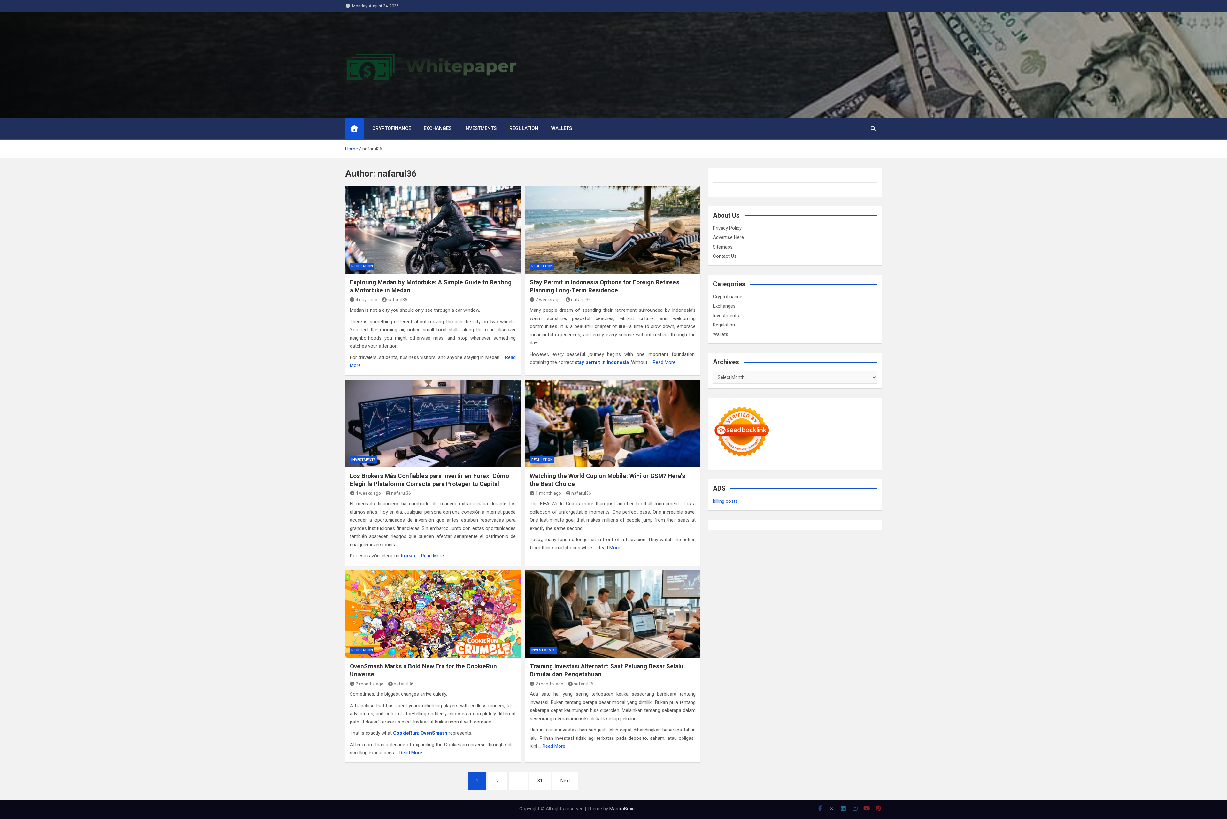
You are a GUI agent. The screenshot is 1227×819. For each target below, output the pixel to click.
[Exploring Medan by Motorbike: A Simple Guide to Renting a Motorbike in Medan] (433, 229)
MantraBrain (622, 809)
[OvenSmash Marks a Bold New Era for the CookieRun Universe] (433, 614)
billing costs (725, 501)
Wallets (561, 128)
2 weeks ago (548, 299)
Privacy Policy (727, 228)
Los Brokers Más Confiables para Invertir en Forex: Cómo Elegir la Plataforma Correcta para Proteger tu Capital (429, 479)
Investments (480, 128)
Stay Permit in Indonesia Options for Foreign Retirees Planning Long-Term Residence (604, 286)
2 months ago (369, 683)
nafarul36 (397, 299)
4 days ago (366, 299)
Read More (664, 362)
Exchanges (437, 128)
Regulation (523, 128)
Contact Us (725, 256)
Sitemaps (723, 247)
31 (540, 781)
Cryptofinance (391, 128)
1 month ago (548, 493)
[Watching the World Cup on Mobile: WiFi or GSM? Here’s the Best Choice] (612, 423)
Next (565, 781)
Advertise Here (728, 237)
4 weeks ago (368, 493)
